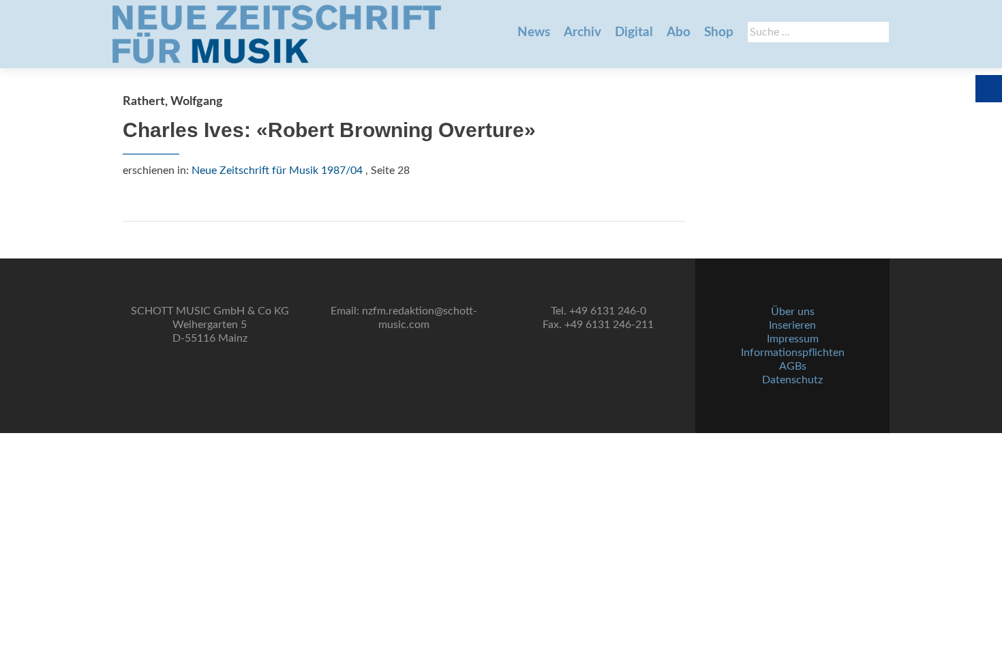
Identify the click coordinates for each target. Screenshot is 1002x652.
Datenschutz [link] (792, 379)
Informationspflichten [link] (793, 352)
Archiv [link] (582, 32)
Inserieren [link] (792, 325)
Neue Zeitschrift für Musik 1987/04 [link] (277, 170)
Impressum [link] (793, 339)
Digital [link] (634, 32)
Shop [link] (718, 32)
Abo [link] (678, 32)
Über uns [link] (793, 311)
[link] (276, 34)
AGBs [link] (792, 366)
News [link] (533, 32)
